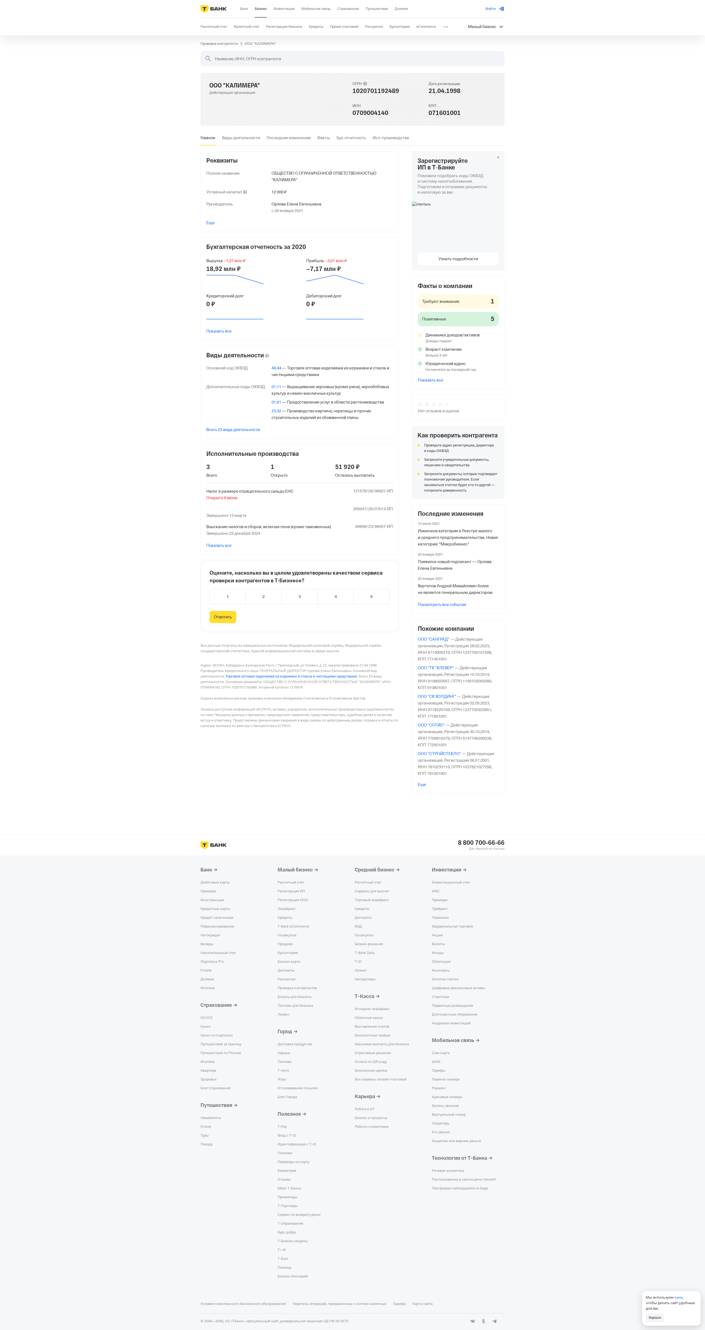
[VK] (472, 1321)
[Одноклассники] (483, 1321)
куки (678, 1297)
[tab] (207, 138)
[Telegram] (494, 1321)
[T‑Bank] (213, 8)
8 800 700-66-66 (481, 843)
